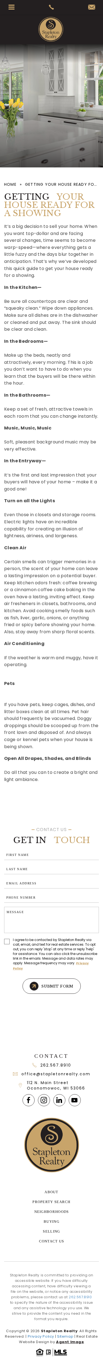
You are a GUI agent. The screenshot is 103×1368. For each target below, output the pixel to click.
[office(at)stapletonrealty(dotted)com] (91, 7)
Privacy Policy (41, 1336)
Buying (51, 1221)
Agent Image (70, 1341)
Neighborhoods (51, 1212)
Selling (51, 1231)
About (51, 1192)
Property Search (51, 1202)
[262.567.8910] (51, 7)
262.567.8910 (55, 1065)
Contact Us (51, 1241)
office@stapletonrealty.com (55, 1074)
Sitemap (65, 1336)
